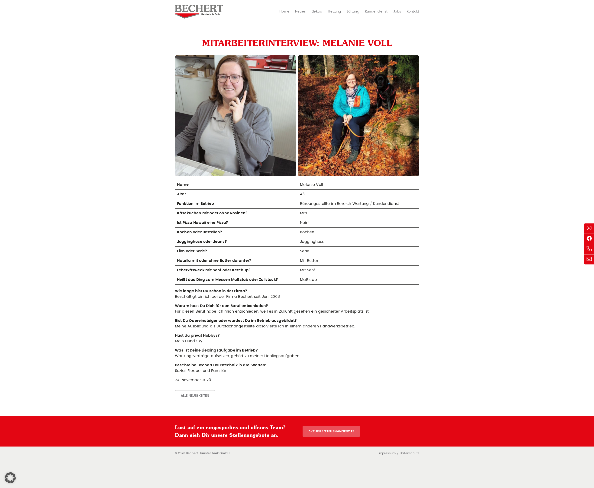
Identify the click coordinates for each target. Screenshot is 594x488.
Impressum (387, 453)
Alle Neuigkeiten (195, 395)
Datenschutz (409, 453)
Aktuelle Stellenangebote (331, 431)
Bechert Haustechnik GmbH (199, 12)
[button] (10, 478)
